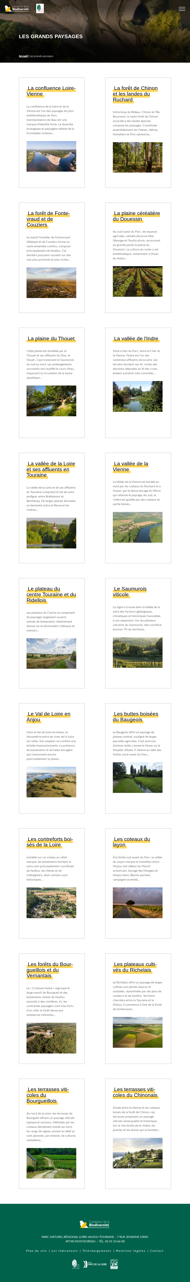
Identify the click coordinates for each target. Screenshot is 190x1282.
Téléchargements (97, 1250)
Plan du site (36, 1250)
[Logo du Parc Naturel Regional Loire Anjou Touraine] (40, 12)
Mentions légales (131, 1250)
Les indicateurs (65, 1250)
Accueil (23, 56)
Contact (157, 1250)
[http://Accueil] (75, 1268)
